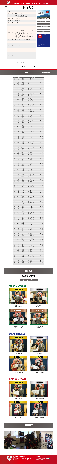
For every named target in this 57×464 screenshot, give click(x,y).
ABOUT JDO (34, 3)
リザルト (43, 31)
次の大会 (31, 66)
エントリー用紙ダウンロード (43, 26)
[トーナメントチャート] (28, 282)
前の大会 (25, 66)
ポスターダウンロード (43, 21)
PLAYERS (28, 3)
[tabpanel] (28, 440)
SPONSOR (45, 3)
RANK (22, 3)
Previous (4, 440)
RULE (40, 3)
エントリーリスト (43, 29)
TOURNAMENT (15, 3)
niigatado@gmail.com (18, 20)
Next (53, 440)
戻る (6, 6)
